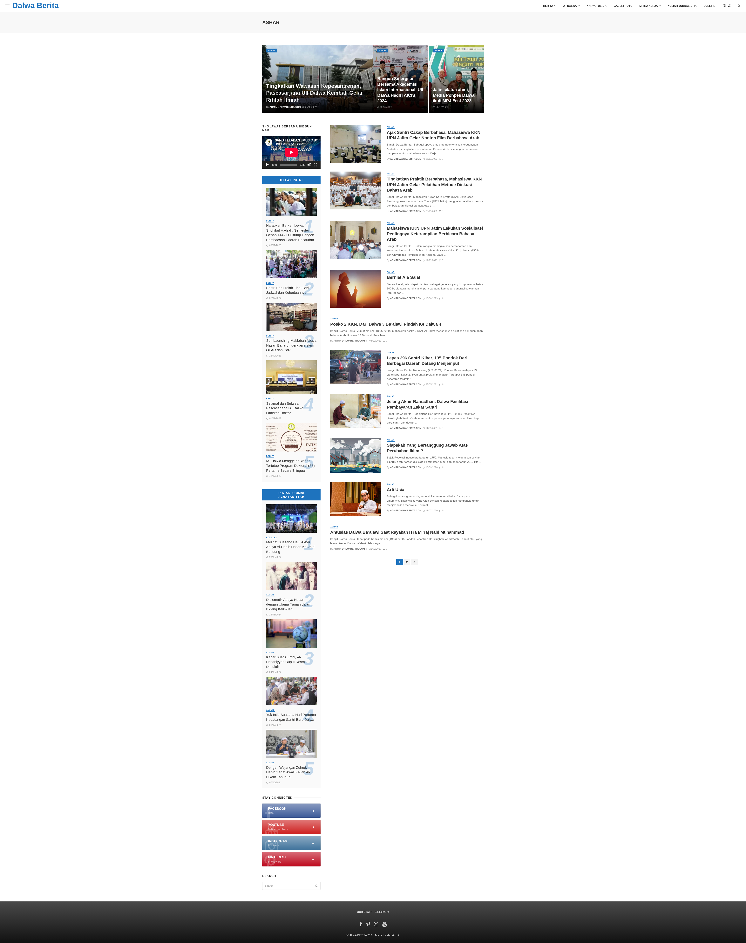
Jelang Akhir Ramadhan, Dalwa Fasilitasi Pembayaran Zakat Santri (427, 404)
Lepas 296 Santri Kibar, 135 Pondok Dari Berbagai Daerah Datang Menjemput (427, 361)
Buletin (709, 5)
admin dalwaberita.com (285, 107)
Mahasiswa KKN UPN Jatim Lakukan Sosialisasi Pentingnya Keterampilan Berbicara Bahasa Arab (435, 234)
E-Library (382, 911)
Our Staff (364, 911)
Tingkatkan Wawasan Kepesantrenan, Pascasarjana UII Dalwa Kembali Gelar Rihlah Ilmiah (314, 93)
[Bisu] (309, 165)
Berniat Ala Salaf (403, 277)
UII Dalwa (570, 5)
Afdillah (271, 537)
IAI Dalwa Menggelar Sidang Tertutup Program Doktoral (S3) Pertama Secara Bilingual (290, 465)
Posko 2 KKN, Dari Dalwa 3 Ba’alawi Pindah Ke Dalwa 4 (385, 324)
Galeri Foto (623, 5)
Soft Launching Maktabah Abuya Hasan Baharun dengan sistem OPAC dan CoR (291, 345)
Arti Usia (395, 489)
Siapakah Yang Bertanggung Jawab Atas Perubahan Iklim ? (427, 448)
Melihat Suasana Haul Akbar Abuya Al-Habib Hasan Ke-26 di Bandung (290, 547)
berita (270, 221)
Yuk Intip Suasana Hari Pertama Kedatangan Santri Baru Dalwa (291, 717)
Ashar (271, 50)
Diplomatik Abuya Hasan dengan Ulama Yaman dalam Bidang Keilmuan (288, 604)
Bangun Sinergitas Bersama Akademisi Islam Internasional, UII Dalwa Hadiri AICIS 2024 (400, 89)
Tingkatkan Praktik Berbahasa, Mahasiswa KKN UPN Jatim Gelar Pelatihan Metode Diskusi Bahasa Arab (434, 185)
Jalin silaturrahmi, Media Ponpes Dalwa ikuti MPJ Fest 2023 (453, 95)
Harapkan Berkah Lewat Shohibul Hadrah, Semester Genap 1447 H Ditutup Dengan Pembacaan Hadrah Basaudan (290, 233)
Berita (548, 5)
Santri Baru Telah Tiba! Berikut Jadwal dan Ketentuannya (289, 290)
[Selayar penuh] (315, 165)
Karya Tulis (595, 5)
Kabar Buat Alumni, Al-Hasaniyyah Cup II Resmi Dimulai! (286, 662)
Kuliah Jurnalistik (682, 5)
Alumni (270, 595)
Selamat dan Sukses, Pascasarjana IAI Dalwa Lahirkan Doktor (284, 408)
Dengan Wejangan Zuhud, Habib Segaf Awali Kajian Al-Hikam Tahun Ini (288, 772)
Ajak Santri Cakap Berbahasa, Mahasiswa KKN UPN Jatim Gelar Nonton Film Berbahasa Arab (433, 135)
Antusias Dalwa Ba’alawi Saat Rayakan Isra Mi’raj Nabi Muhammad (397, 532)
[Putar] (267, 165)
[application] (291, 152)
